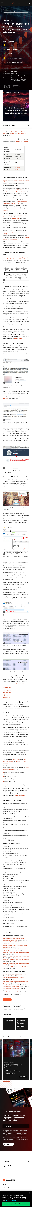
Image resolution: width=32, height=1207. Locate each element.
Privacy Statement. (21, 1134)
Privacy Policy (10, 1139)
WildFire (12, 133)
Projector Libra (15, 218)
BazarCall (5, 210)
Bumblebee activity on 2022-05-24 (11, 988)
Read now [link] (22, 1076)
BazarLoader (14, 77)
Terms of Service (20, 1139)
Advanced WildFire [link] (12, 49)
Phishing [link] (19, 1012)
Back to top (7, 999)
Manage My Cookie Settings (16, 1203)
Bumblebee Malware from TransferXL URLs (14, 977)
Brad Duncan (14, 71)
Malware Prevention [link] (9, 1012)
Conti (15, 338)
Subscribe (7, 1144)
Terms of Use (6, 1190)
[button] (16, 87)
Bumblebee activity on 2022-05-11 (11, 984)
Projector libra (14, 82)
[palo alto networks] (16, 3)
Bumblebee (5, 180)
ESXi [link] (7, 1070)
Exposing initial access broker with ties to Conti (15, 974)
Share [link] (15, 87)
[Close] (30, 1193)
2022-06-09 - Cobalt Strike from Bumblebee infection (16, 963)
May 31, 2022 (7, 692)
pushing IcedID (14, 239)
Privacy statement (11, 1200)
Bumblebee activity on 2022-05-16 (11, 986)
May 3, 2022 (7, 690)
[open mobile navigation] (2, 3)
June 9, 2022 (7, 695)
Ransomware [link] (7, 15)
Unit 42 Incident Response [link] (14, 62)
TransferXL (5, 398)
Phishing (23, 80)
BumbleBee (20, 77)
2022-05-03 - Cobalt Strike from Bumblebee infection (16, 956)
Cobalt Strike (14, 79)
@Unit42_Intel (20, 683)
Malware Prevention (15, 80)
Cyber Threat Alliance (19, 795)
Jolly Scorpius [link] (15, 1070)
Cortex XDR (14, 131)
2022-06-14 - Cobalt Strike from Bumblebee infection (16, 966)
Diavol (20, 338)
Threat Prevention (21, 133)
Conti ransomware (22, 79)
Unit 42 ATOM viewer (22, 141)
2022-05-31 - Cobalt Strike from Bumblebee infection (16, 959)
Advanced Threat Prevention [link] (15, 45)
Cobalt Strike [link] (7, 1009)
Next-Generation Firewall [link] (14, 58)
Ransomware (14, 75)
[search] (30, 3)
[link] (7, 20)
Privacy (4, 1184)
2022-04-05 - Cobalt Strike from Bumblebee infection (16, 952)
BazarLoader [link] (7, 1006)
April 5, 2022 (7, 687)
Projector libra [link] (7, 1014)
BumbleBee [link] (17, 1006)
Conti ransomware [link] (18, 1009)
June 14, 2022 (7, 697)
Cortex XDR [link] (9, 53)
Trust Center (6, 1187)
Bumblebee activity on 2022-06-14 (11, 992)
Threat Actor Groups (23, 75)
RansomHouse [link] (9, 1073)
